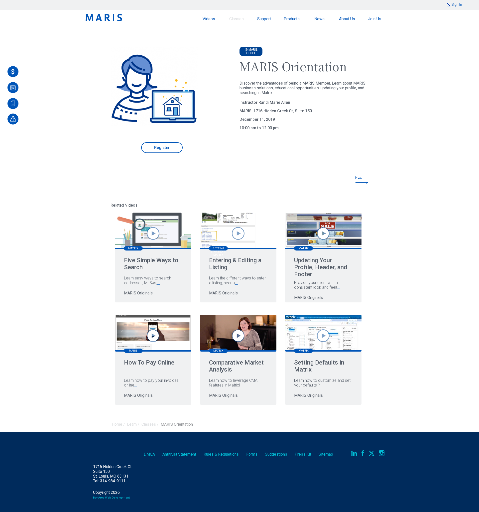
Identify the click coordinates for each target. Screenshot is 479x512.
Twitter (371, 453)
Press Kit (303, 454)
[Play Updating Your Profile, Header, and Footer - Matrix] (323, 233)
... (158, 282)
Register (162, 147)
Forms (251, 454)
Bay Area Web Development (111, 497)
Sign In (457, 4)
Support (264, 18)
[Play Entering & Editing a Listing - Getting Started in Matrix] (238, 233)
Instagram (381, 453)
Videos (209, 18)
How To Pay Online (149, 362)
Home (117, 424)
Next (358, 177)
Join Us (374, 18)
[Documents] (12, 103)
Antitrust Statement (179, 454)
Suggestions (276, 454)
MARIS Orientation (177, 424)
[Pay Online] (12, 71)
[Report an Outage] (12, 119)
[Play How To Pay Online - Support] (153, 336)
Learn (132, 424)
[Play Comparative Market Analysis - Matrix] (238, 336)
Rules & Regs (221, 454)
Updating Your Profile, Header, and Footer (320, 267)
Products (292, 18)
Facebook (363, 453)
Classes (236, 18)
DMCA (149, 454)
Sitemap (326, 454)
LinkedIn (354, 453)
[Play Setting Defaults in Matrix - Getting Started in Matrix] (323, 336)
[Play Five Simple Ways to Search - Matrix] (153, 233)
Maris (104, 17)
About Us (347, 18)
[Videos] (12, 87)
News (319, 18)
